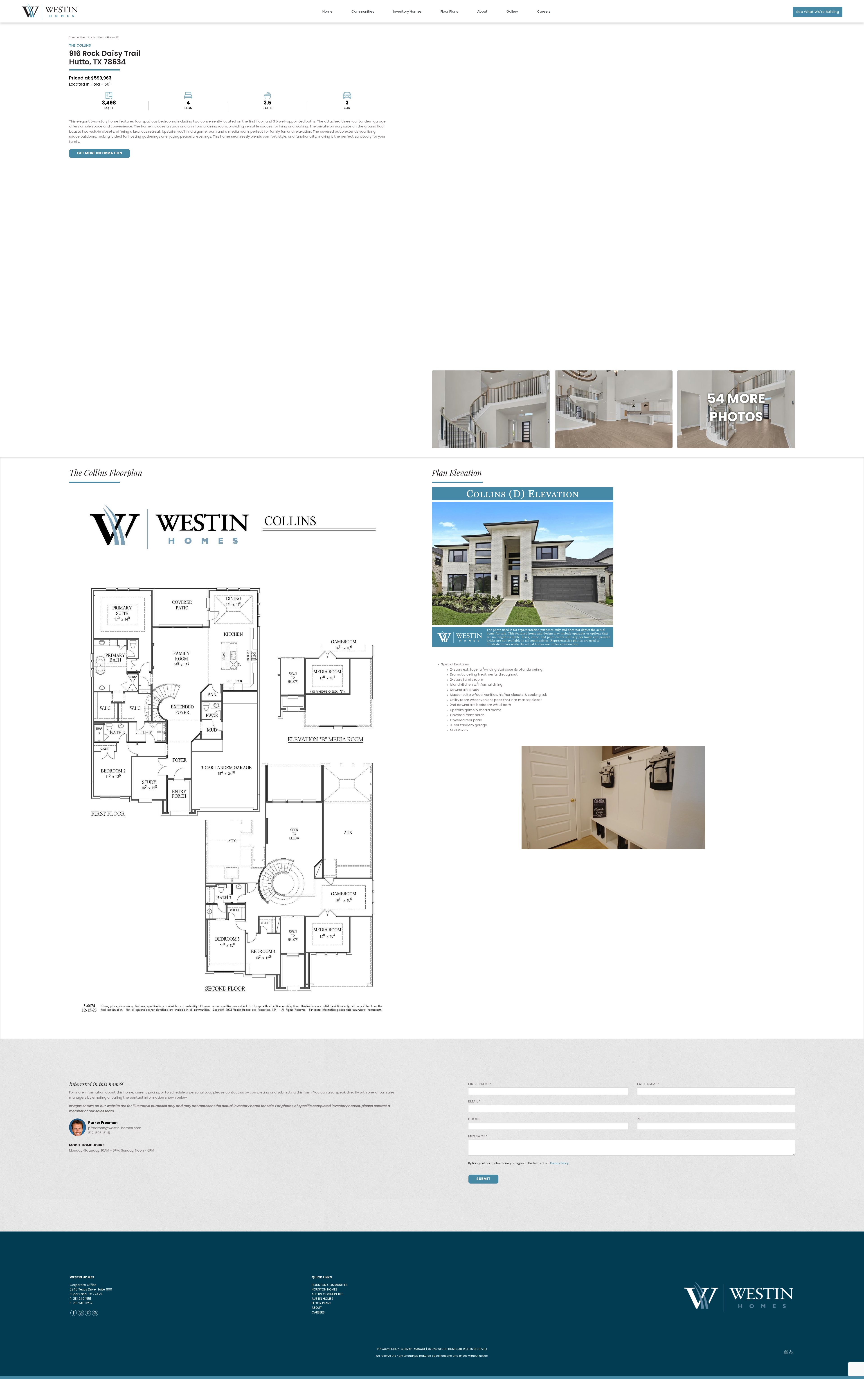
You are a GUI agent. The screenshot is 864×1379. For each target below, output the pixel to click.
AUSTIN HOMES (322, 1298)
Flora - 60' (113, 37)
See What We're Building (817, 12)
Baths (267, 108)
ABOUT (317, 1307)
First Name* (480, 1084)
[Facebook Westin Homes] (73, 1315)
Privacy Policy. (559, 1163)
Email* (474, 1101)
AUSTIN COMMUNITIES (327, 1294)
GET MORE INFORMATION (99, 153)
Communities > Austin (82, 37)
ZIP (640, 1119)
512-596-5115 (99, 1133)
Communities (362, 12)
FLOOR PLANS (321, 1303)
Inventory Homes (407, 12)
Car (347, 108)
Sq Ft (108, 108)
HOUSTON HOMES (325, 1289)
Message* (477, 1136)
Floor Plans (449, 12)
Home (327, 12)
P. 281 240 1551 (80, 1298)
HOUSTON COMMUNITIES (330, 1285)
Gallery (512, 12)
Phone (474, 1119)
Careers (544, 12)
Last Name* (648, 1084)
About (482, 12)
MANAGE (419, 1349)
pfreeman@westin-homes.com (114, 1128)
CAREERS (318, 1312)
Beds (188, 108)
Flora (101, 37)
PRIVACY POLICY (388, 1349)
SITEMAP (406, 1349)
